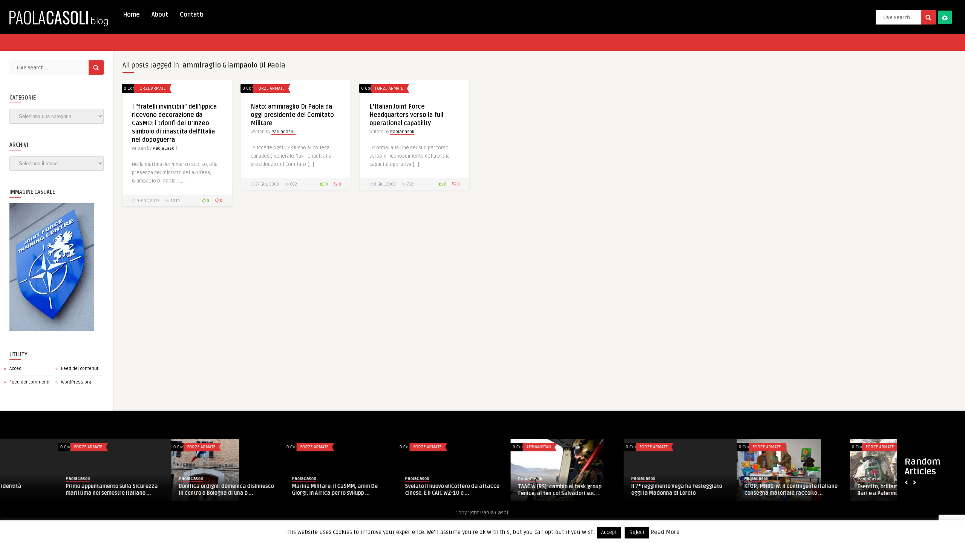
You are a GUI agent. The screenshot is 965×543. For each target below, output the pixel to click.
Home (131, 14)
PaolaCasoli (165, 148)
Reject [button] (637, 532)
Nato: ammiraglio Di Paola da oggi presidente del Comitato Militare (292, 115)
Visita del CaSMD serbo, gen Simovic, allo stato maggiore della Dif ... (844, 489)
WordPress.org (76, 382)
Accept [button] (609, 532)
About (160, 14)
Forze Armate (152, 88)
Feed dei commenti (29, 382)
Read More (665, 532)
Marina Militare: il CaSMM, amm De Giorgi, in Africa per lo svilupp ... (50, 489)
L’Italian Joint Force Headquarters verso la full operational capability (406, 115)
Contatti (192, 14)
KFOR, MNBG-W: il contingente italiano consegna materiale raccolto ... (506, 489)
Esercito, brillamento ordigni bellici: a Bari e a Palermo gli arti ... (619, 490)
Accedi (16, 368)
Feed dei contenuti (80, 368)
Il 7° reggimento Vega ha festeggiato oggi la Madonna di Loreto (392, 489)
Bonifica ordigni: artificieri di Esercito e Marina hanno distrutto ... (733, 489)
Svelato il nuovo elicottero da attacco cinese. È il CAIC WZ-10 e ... (168, 489)
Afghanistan (254, 447)
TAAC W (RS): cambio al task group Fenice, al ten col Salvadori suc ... (275, 490)
